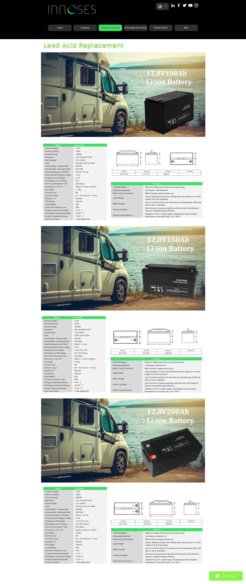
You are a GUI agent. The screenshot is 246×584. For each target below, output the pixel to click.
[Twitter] (184, 5)
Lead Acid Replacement (84, 45)
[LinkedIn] (172, 5)
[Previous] (46, 94)
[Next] (200, 94)
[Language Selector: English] (162, 6)
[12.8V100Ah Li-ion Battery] (123, 132)
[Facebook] (178, 5)
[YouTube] (190, 5)
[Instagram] (196, 5)
